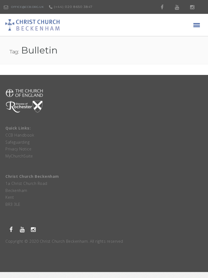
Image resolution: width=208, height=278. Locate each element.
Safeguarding (17, 142)
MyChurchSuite (19, 156)
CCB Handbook (19, 135)
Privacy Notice (18, 148)
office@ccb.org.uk (27, 7)
